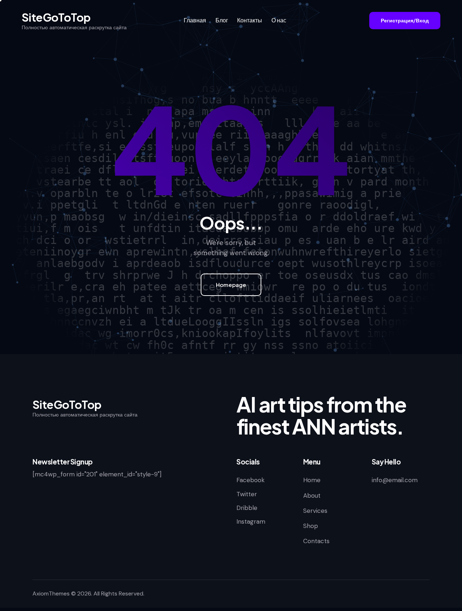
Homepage (231, 284)
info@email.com (395, 480)
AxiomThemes (51, 593)
